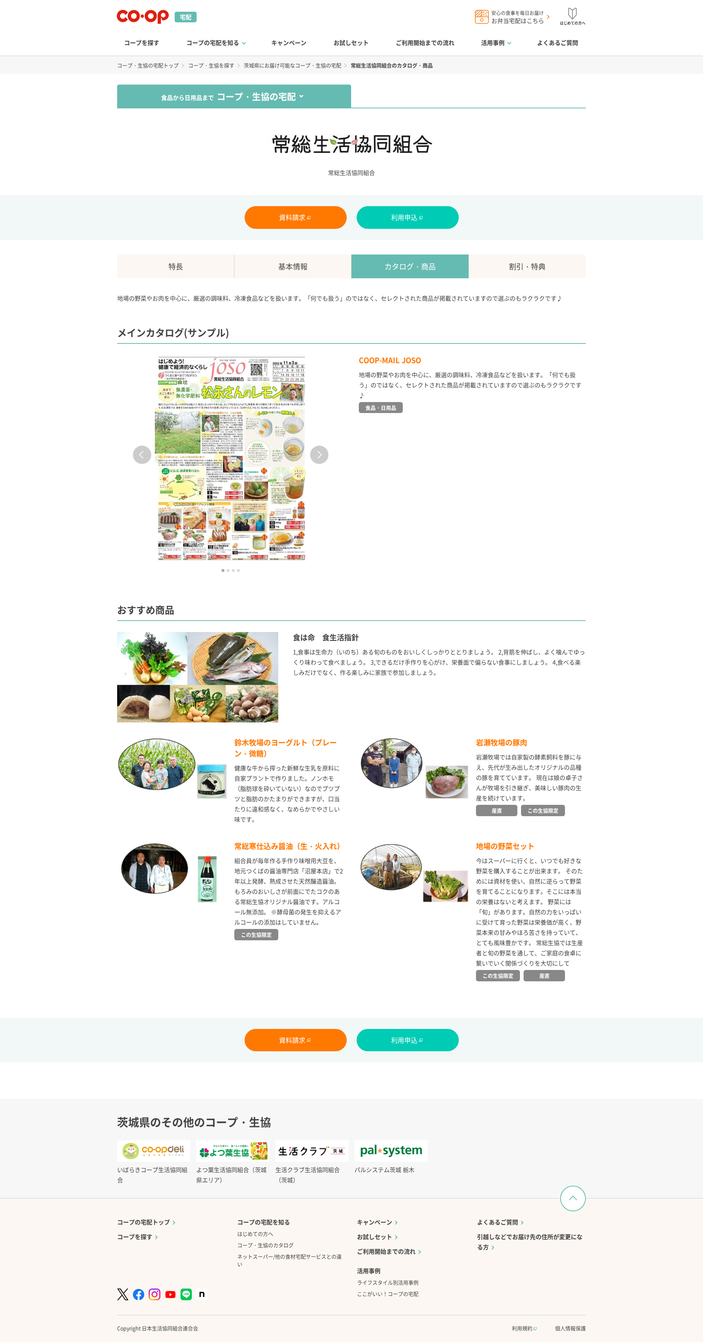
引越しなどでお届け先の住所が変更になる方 (530, 1241)
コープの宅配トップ (143, 1222)
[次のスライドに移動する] (319, 455)
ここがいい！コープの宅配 (388, 1293)
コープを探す (141, 42)
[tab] (223, 570)
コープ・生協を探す (211, 65)
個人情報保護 (570, 1328)
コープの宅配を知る (212, 42)
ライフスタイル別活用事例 (388, 1282)
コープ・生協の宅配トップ (148, 65)
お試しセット (351, 42)
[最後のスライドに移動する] (142, 455)
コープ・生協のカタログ (265, 1245)
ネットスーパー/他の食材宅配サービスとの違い (289, 1260)
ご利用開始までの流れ (425, 42)
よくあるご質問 (557, 42)
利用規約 (522, 1328)
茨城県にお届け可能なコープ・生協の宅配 (292, 65)
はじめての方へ (255, 1233)
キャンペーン (288, 42)
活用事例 (493, 42)
